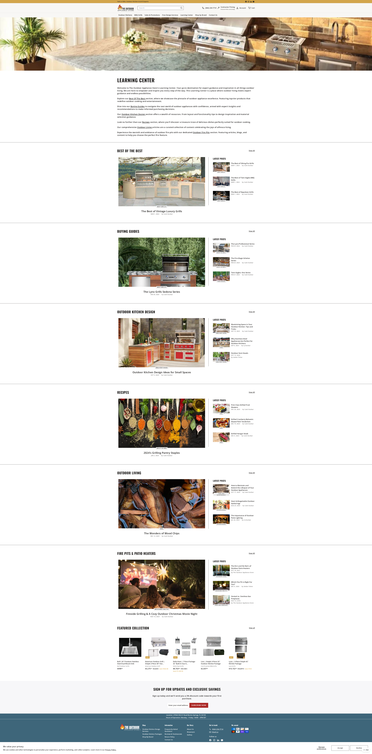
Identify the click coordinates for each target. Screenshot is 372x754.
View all (252, 151)
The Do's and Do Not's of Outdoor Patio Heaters (241, 567)
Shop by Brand (201, 15)
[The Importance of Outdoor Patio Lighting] (221, 519)
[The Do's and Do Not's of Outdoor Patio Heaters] (221, 570)
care (221, 347)
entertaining (221, 510)
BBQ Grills (138, 15)
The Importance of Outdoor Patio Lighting (242, 516)
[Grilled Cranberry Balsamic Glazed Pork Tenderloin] (221, 423)
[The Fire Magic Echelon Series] (221, 262)
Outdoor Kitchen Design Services (151, 730)
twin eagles (221, 281)
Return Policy (169, 737)
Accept (340, 748)
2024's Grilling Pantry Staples (162, 453)
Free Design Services (170, 15)
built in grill (221, 252)
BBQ (221, 413)
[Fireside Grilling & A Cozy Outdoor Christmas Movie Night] (161, 584)
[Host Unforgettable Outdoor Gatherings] (221, 505)
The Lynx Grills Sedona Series (161, 291)
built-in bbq (162, 448)
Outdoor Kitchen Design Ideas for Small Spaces (162, 372)
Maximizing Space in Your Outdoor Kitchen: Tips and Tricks (242, 326)
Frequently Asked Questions (171, 730)
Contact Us (213, 15)
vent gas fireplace (221, 605)
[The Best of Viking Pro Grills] (221, 167)
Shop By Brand (147, 737)
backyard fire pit (162, 609)
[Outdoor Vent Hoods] (221, 356)
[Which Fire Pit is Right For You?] (221, 585)
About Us (190, 729)
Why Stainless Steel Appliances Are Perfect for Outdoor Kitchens (242, 341)
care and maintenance (221, 494)
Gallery (189, 735)
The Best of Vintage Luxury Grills (161, 211)
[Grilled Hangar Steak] (221, 437)
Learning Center (186, 15)
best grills (161, 207)
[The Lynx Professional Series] (221, 247)
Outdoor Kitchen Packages (152, 734)
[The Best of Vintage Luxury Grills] (161, 181)
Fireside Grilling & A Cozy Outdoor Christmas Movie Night (161, 614)
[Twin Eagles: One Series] (221, 276)
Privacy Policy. (110, 750)
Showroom (191, 732)
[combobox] (161, 8)
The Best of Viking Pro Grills (242, 163)
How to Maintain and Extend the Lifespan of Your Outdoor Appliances (242, 487)
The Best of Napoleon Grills (242, 192)
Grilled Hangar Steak (239, 433)
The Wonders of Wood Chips (161, 533)
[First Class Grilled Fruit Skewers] (221, 408)
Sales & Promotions (152, 15)
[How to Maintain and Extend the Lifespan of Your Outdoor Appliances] (221, 489)
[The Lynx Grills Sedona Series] (161, 262)
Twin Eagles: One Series (241, 272)
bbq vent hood (161, 368)
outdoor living (221, 576)
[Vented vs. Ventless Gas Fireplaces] (221, 600)
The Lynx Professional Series (242, 244)
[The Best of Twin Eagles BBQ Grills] (221, 181)
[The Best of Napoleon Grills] (221, 195)
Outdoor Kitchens (125, 15)
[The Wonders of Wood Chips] (161, 503)
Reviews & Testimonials (173, 734)
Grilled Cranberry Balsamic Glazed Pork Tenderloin (242, 420)
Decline (359, 748)
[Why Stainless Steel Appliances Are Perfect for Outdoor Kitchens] (221, 342)
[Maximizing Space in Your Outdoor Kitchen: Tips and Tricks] (221, 328)
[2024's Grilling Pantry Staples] (161, 423)
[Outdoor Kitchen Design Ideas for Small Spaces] (161, 342)
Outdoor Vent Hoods (239, 353)
